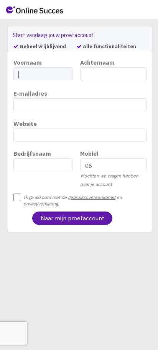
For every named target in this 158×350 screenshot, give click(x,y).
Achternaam (97, 62)
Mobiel (89, 153)
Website (25, 124)
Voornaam (27, 62)
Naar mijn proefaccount (72, 218)
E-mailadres (30, 93)
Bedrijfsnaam (32, 153)
